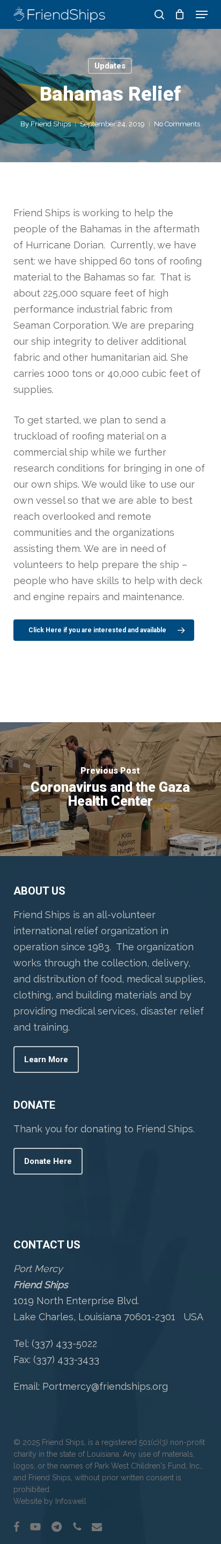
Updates (110, 66)
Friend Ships (51, 124)
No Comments (177, 124)
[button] (202, 14)
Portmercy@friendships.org (105, 1386)
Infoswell (70, 1501)
